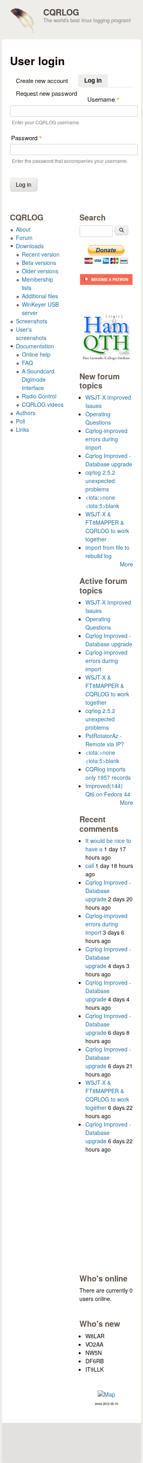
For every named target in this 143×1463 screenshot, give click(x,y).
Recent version (41, 254)
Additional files (40, 296)
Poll (20, 421)
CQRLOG (61, 12)
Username (103, 99)
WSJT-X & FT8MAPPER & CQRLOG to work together (107, 526)
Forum (24, 238)
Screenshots (31, 321)
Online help (36, 354)
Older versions (40, 271)
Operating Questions (98, 418)
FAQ (27, 363)
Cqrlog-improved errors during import (106, 439)
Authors (25, 413)
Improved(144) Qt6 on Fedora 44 (107, 790)
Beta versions (39, 263)
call (89, 866)
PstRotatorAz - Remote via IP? (104, 740)
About (23, 229)
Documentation (35, 346)
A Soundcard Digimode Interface (38, 379)
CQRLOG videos (43, 404)
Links (22, 429)
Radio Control (39, 396)
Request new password (46, 93)
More (126, 564)
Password (26, 137)
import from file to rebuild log (107, 551)
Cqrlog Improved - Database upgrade (108, 460)
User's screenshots (31, 333)
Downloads (30, 246)
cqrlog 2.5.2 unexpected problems (100, 480)
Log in (96, 80)
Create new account (42, 80)
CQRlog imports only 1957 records (108, 773)
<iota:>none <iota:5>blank (102, 501)
